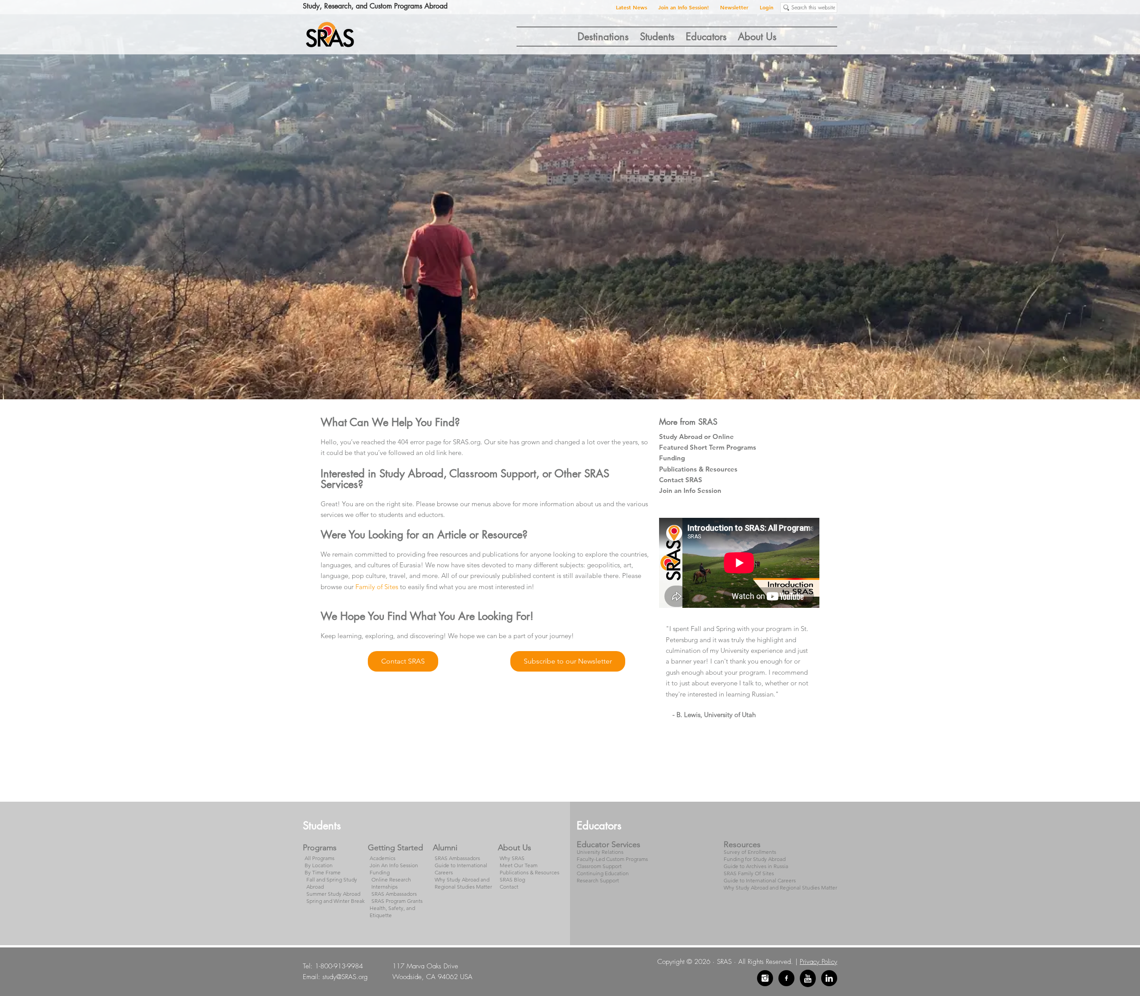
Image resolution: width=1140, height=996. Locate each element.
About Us (514, 848)
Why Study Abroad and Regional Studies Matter (463, 883)
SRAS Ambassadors (394, 893)
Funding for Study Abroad (755, 859)
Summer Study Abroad (333, 893)
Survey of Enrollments (750, 851)
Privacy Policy (818, 961)
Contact (509, 886)
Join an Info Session (690, 490)
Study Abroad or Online (696, 436)
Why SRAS (512, 858)
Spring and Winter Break (335, 901)
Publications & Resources (698, 469)
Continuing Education (603, 873)
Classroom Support (599, 866)
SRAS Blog (512, 879)
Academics (382, 858)
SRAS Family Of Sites (749, 873)
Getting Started (395, 848)
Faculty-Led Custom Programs (612, 859)
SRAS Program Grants (397, 901)
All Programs (319, 858)
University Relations (600, 851)
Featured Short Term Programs (707, 447)
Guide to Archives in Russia (756, 866)
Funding (672, 458)
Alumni (445, 848)
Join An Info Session (394, 865)
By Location (319, 865)
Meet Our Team (518, 865)
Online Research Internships (391, 883)
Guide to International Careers (760, 880)
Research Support (598, 880)
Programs (320, 848)
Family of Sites (376, 586)
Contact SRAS (680, 479)
